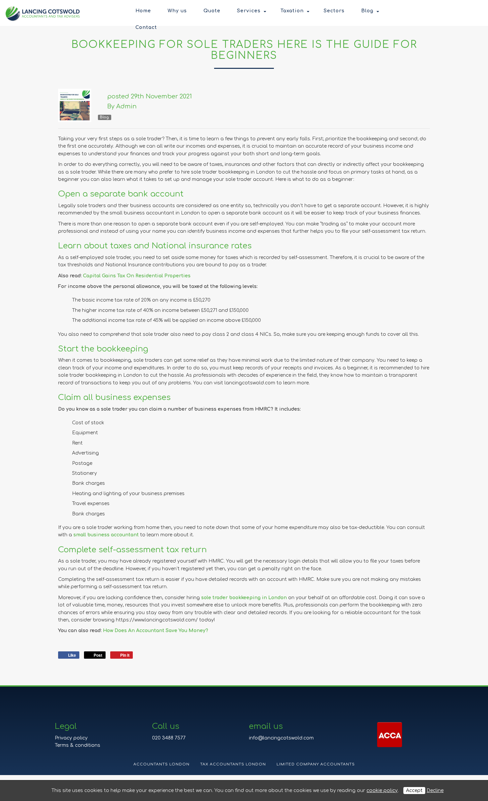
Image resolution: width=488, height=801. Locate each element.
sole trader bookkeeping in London (244, 597)
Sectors (334, 10)
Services (249, 10)
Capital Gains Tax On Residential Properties (137, 275)
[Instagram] (466, 12)
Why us (177, 10)
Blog (367, 10)
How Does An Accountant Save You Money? (155, 630)
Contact (146, 27)
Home (143, 10)
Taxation (292, 10)
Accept (414, 790)
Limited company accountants (316, 764)
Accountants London (161, 764)
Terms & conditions (77, 745)
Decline (435, 790)
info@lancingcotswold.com (281, 737)
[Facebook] (443, 12)
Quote (211, 10)
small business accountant (106, 534)
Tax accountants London (233, 764)
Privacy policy (71, 737)
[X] (455, 12)
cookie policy (382, 790)
